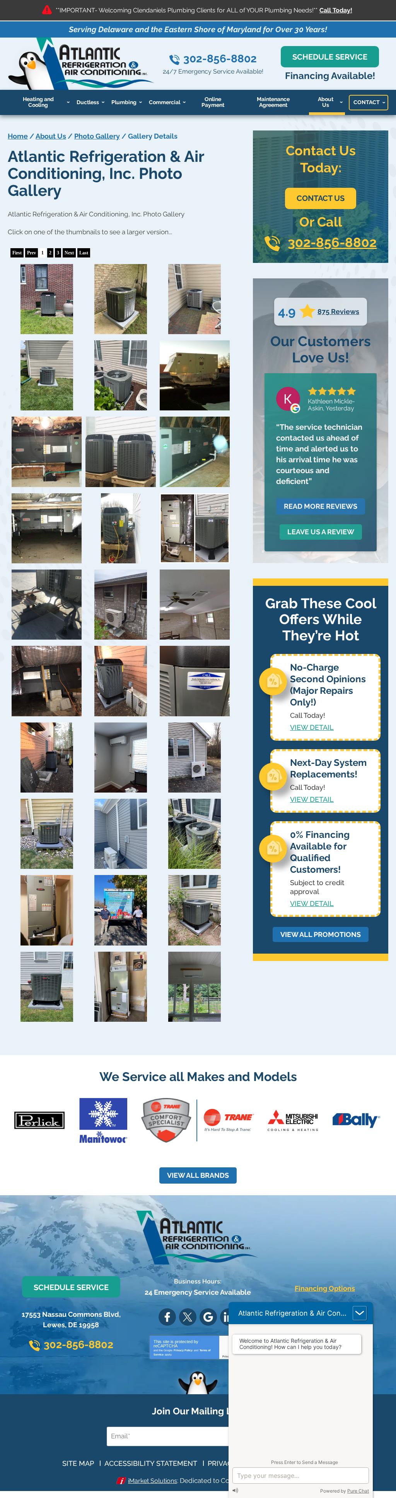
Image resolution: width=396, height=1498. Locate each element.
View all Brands (198, 1175)
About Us (51, 136)
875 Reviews (338, 311)
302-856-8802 (220, 58)
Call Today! (335, 10)
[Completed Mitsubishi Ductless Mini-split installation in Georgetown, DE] (120, 757)
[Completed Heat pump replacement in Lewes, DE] (47, 681)
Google (208, 1317)
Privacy (227, 1356)
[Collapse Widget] (360, 1313)
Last (83, 253)
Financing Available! (330, 75)
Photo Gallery (97, 136)
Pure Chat (358, 1491)
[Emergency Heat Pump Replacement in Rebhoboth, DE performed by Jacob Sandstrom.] (195, 528)
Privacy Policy (183, 1350)
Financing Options (325, 1288)
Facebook (167, 1317)
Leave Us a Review (320, 532)
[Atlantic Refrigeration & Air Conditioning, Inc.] (195, 375)
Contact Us (321, 198)
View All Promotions (320, 934)
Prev (31, 253)
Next (69, 253)
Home (18, 136)
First (17, 253)
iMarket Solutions (152, 1480)
